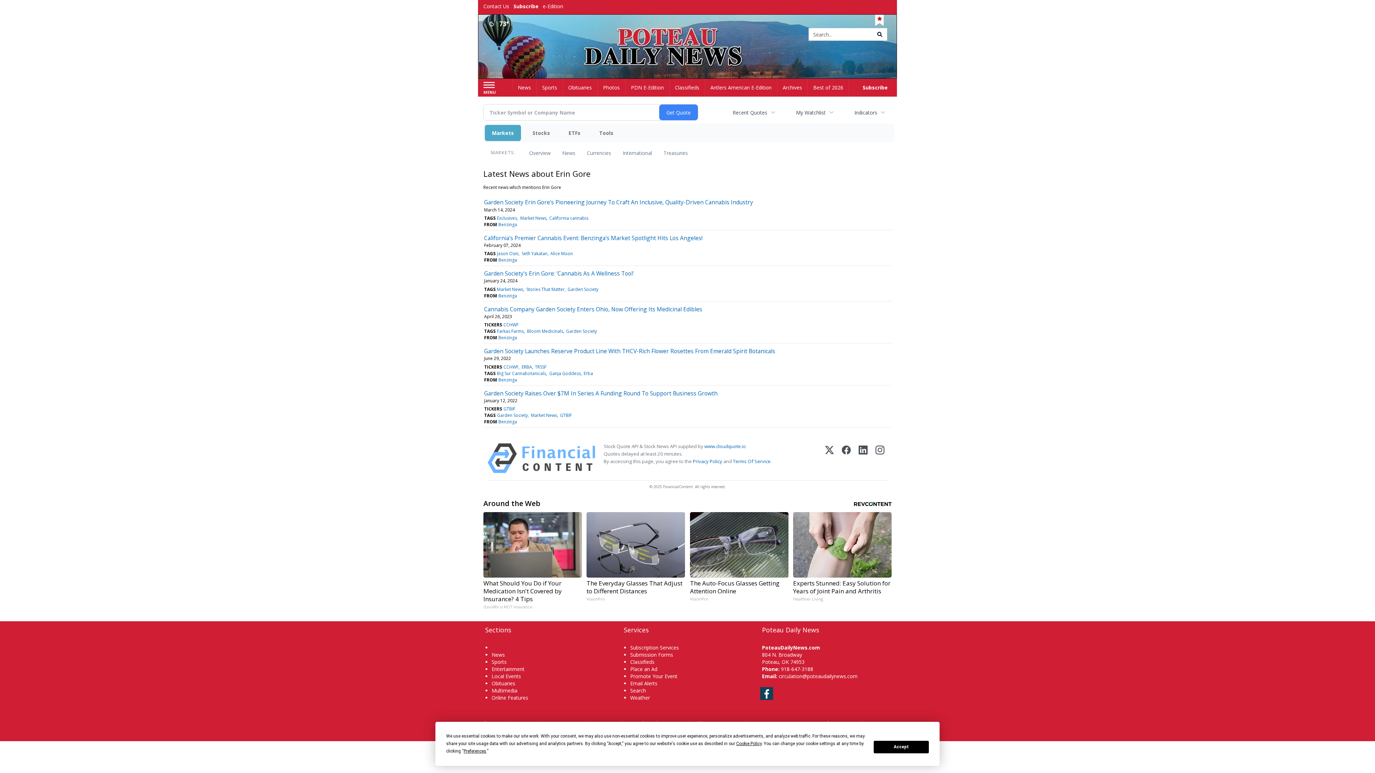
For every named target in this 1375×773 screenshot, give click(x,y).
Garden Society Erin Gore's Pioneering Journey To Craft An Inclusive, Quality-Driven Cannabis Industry (618, 202)
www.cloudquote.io (725, 446)
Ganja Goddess (565, 373)
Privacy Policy (707, 461)
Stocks (541, 133)
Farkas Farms (510, 331)
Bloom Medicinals (545, 331)
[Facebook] (846, 458)
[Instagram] (880, 458)
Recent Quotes (750, 112)
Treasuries (676, 153)
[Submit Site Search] (880, 34)
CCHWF (510, 325)
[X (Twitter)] (829, 458)
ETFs (574, 133)
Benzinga (507, 225)
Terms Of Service (752, 461)
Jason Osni (507, 254)
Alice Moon (561, 254)
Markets (503, 133)
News (568, 153)
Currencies (599, 153)
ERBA (527, 367)
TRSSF (540, 367)
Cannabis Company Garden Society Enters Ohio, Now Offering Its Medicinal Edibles (593, 309)
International (637, 153)
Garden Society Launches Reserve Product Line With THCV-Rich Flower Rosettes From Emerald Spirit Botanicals (629, 351)
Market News (533, 218)
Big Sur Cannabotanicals (521, 373)
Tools (606, 133)
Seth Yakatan (534, 254)
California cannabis (568, 218)
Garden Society (583, 289)
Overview (540, 153)
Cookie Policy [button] (749, 743)
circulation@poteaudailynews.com (818, 676)
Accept (901, 746)
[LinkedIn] (863, 458)
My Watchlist (811, 112)
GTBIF (509, 409)
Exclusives (507, 218)
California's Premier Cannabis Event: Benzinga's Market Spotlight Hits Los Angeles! (593, 238)
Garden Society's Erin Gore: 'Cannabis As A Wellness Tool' (559, 273)
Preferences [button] (475, 751)
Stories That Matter (545, 289)
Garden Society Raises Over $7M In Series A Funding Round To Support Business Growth (601, 393)
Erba (588, 373)
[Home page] (687, 34)
